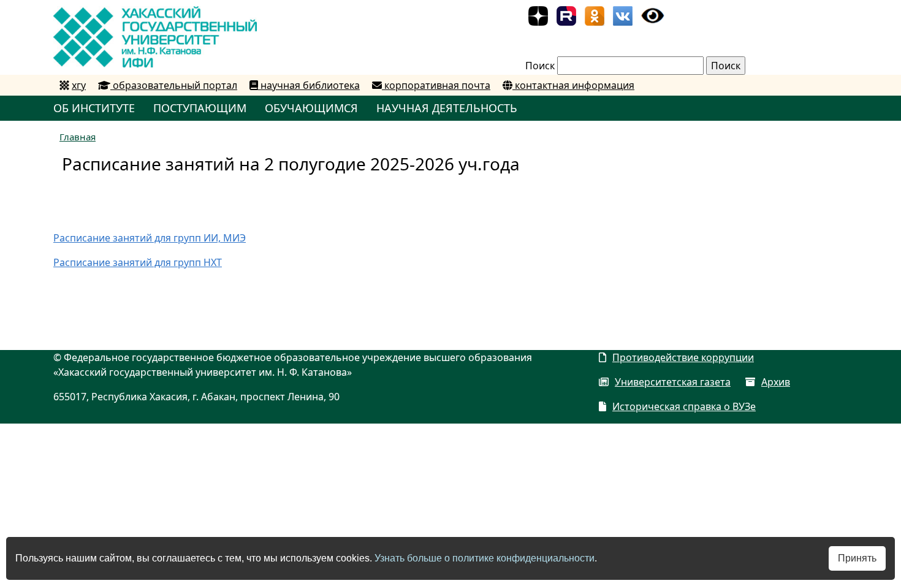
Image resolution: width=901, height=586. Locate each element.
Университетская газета (673, 382)
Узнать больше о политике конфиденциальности (484, 558)
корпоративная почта (436, 85)
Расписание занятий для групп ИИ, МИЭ (149, 238)
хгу (79, 85)
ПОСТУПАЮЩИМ (199, 108)
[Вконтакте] (623, 14)
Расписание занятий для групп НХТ (137, 262)
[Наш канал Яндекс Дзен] (538, 14)
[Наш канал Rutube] (566, 14)
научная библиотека (309, 85)
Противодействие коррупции (683, 357)
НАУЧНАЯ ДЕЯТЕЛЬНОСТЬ (446, 108)
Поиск (540, 65)
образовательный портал (173, 85)
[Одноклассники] (594, 14)
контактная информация (573, 85)
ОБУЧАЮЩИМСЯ (311, 108)
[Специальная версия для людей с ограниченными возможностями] (652, 14)
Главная (77, 137)
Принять (857, 558)
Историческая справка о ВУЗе (684, 406)
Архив (775, 382)
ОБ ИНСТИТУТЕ (94, 108)
